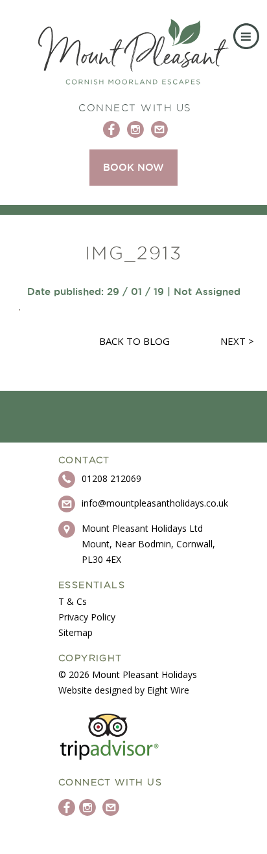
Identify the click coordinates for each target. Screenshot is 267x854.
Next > (237, 340)
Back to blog (134, 340)
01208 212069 (111, 478)
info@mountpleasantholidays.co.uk (155, 503)
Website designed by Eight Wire (123, 690)
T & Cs (72, 601)
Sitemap (75, 632)
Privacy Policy (86, 617)
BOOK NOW (133, 167)
